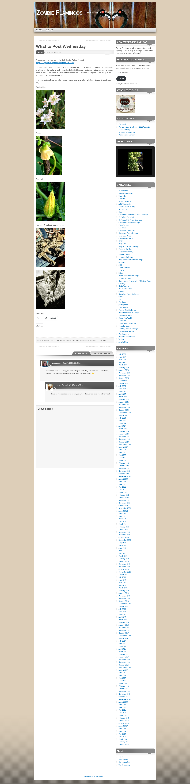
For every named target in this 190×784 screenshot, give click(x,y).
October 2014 (124, 723)
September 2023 (125, 444)
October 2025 (124, 378)
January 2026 (124, 370)
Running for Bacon (125, 315)
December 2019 (124, 564)
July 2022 (122, 482)
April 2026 (122, 362)
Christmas (122, 228)
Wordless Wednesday (127, 132)
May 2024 (122, 423)
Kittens (121, 270)
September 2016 (125, 667)
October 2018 (124, 601)
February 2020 (124, 559)
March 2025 (123, 397)
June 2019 (122, 580)
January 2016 (124, 689)
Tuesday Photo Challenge (128, 329)
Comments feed (124, 762)
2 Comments (101, 340)
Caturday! (122, 124)
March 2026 (123, 365)
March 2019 (123, 588)
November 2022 (124, 471)
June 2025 (122, 389)
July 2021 (122, 514)
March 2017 (123, 652)
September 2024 (125, 413)
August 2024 (123, 415)
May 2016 (122, 678)
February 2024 (124, 431)
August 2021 (123, 511)
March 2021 (123, 524)
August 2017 (123, 638)
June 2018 (122, 612)
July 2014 (122, 729)
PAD (120, 299)
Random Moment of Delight (129, 313)
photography (123, 305)
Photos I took (124, 307)
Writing (121, 339)
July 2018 (122, 609)
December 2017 (124, 628)
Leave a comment (102, 353)
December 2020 (124, 532)
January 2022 (124, 498)
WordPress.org (124, 765)
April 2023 (122, 458)
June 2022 (122, 484)
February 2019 (124, 591)
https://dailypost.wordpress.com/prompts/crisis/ (55, 63)
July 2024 (122, 418)
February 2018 (124, 622)
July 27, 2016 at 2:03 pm (72, 363)
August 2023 (123, 447)
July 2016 (122, 673)
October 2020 (124, 537)
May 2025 (122, 391)
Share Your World (125, 318)
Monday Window (125, 278)
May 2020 (122, 551)
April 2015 (122, 713)
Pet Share (122, 302)
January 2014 (124, 745)
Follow (121, 79)
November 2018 (124, 598)
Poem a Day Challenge (127, 310)
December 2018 (124, 596)
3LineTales (123, 196)
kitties (121, 273)
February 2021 (124, 527)
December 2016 (124, 660)
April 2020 (122, 553)
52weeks (122, 199)
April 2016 (122, 681)
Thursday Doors (124, 326)
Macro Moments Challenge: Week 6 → (99, 40)
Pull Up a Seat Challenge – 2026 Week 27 (134, 127)
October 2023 (124, 442)
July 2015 (122, 705)
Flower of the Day (125, 249)
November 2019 (124, 567)
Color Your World (125, 236)
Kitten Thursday (124, 130)
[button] (129, 167)
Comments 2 (81, 353)
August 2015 (123, 702)
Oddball (121, 291)
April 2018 (122, 617)
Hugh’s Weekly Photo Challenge (131, 260)
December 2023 (124, 437)
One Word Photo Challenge (129, 294)
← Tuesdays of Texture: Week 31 (48, 40)
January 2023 (124, 466)
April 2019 (122, 585)
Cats (120, 212)
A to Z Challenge (125, 201)
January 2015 (124, 721)
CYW (120, 241)
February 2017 (124, 654)
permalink (93, 340)
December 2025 (124, 373)
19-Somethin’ (123, 191)
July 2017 (122, 641)
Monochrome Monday (127, 135)
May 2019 (122, 583)
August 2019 (123, 575)
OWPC (121, 297)
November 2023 (124, 439)
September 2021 (125, 508)
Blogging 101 (123, 209)
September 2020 (125, 540)
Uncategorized (124, 334)
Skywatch (122, 321)
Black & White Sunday (127, 207)
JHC (120, 265)
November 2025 (124, 375)
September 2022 (125, 476)
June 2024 (122, 421)
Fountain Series (124, 254)
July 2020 (122, 545)
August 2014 (123, 726)
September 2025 (125, 381)
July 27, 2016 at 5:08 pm (74, 385)
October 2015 (124, 697)
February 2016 (124, 686)
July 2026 (122, 354)
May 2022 (122, 487)
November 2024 (124, 407)
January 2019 (124, 593)
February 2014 (124, 742)
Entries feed (123, 760)
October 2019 (124, 569)
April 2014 (122, 737)
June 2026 (122, 357)
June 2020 (122, 548)
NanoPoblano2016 (125, 289)
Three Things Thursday (127, 323)
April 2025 (122, 394)
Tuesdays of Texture (126, 331)
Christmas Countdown (127, 231)
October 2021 (124, 506)
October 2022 (124, 474)
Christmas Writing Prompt (128, 233)
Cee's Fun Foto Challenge (128, 217)
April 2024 (122, 426)
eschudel (57, 52)
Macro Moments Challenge (129, 276)
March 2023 (123, 460)
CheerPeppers (124, 225)
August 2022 (123, 479)
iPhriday (122, 262)
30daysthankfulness (126, 193)
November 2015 (124, 694)
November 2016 (124, 662)
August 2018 (123, 606)
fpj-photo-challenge (126, 257)
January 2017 (124, 657)
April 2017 (122, 649)
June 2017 (122, 644)
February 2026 (124, 368)
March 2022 (123, 492)
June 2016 (122, 676)
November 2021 (124, 503)
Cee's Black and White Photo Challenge (133, 215)
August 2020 (123, 543)
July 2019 (122, 577)
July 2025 (122, 386)
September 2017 (125, 636)
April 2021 (122, 522)
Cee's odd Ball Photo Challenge (130, 220)
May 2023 (122, 455)
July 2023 (122, 450)
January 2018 (124, 625)
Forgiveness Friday (126, 252)
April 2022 (122, 490)
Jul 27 (40, 52)
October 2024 (124, 410)
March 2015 (123, 715)
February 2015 (124, 718)
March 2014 (123, 739)
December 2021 (124, 500)
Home (39, 30)
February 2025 (124, 399)
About (49, 30)
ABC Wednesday (125, 204)
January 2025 (124, 402)
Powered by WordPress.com (94, 776)
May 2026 (122, 360)
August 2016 (123, 670)
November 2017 (124, 630)
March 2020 (123, 556)
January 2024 (124, 434)
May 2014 (122, 734)
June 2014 (122, 731)
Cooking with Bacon (126, 238)
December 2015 (124, 691)
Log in (121, 757)
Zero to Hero (123, 342)
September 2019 (125, 572)
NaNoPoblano (124, 286)
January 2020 (124, 561)
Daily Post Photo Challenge (129, 246)
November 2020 (124, 535)
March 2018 (123, 620)
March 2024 (123, 429)
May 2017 (122, 646)
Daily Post (59, 340)
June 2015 (122, 707)
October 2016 (124, 665)
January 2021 (124, 529)
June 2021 (122, 516)
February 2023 (124, 463)
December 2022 (124, 468)
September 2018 (125, 604)
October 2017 (124, 633)
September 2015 (125, 699)
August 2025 (123, 383)
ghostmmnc (56, 363)
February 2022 (124, 495)
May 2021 (122, 519)
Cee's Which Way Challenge (129, 223)
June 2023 (122, 453)
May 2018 (122, 614)
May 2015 (122, 710)
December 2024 (124, 405)
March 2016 (123, 683)
